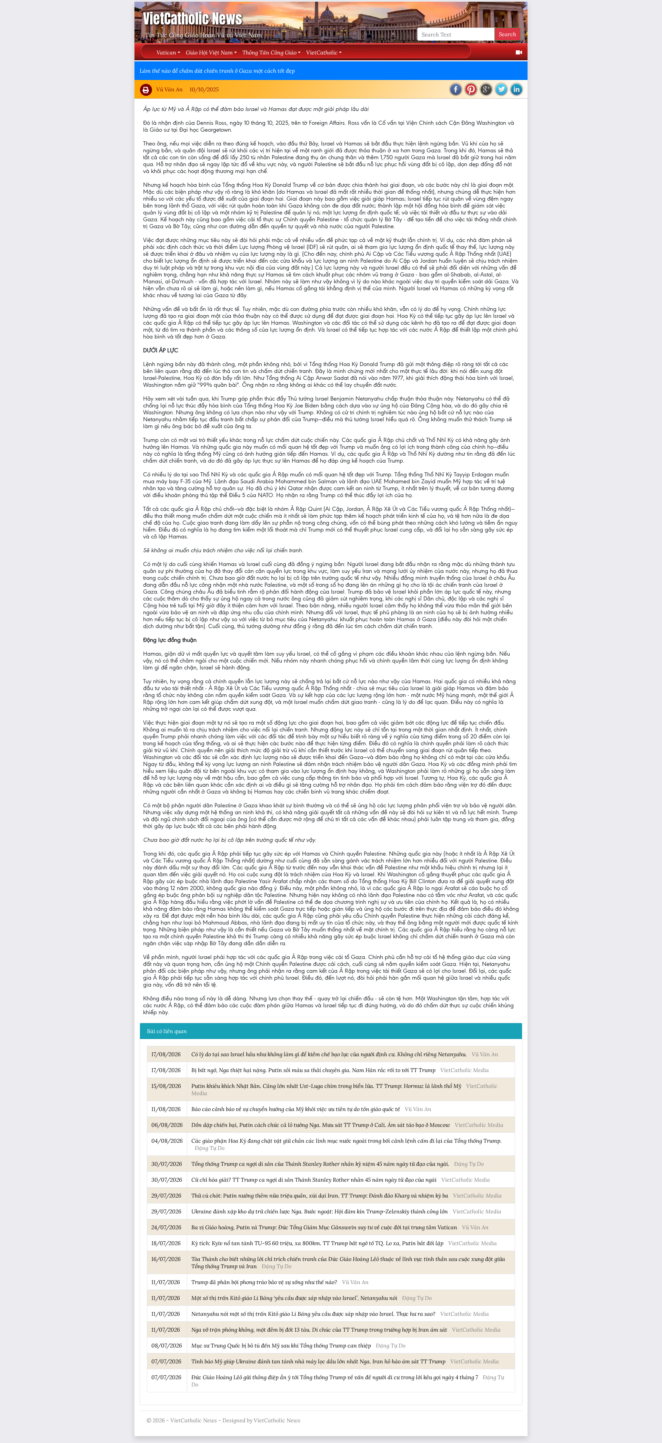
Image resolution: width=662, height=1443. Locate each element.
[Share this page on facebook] (456, 89)
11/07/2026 (165, 1281)
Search (507, 34)
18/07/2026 (166, 1243)
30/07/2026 (166, 1163)
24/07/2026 (166, 1227)
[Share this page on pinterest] (471, 89)
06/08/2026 (167, 1124)
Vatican (166, 52)
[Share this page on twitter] (501, 89)
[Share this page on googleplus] (486, 89)
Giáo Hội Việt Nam (209, 52)
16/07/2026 (166, 1258)
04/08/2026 (167, 1140)
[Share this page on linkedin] (516, 89)
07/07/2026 (166, 1361)
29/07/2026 (166, 1195)
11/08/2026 (166, 1108)
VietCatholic (322, 52)
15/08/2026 (166, 1085)
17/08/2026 (166, 1054)
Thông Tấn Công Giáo (269, 52)
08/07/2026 (166, 1345)
